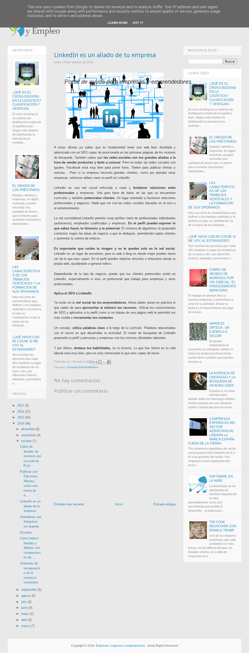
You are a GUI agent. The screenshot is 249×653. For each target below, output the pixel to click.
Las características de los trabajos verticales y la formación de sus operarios (26, 279)
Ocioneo (26, 532)
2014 (21, 423)
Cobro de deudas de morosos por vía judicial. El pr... (30, 456)
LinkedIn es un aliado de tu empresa (30, 506)
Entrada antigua (164, 504)
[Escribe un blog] (99, 362)
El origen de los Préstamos (26, 188)
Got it (138, 23)
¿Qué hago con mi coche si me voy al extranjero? (212, 239)
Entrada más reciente (69, 504)
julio (24, 602)
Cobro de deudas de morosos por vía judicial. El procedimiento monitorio (222, 280)
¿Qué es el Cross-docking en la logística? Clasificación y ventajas (26, 101)
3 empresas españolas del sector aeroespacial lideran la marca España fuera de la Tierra (212, 431)
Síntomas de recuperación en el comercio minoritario (30, 573)
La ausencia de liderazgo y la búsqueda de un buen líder (222, 379)
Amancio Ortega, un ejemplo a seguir (219, 330)
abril (24, 620)
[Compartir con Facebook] (109, 362)
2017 (21, 405)
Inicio (119, 504)
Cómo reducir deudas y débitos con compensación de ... (30, 547)
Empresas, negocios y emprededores (120, 645)
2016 (21, 411)
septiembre (29, 589)
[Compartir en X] (104, 362)
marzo (26, 626)
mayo (25, 614)
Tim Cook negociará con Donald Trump (222, 526)
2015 (21, 417)
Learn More (117, 23)
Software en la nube (221, 478)
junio (25, 607)
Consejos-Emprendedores (82, 367)
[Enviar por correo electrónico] (95, 362)
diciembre (28, 429)
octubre (27, 441)
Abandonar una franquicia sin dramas (30, 521)
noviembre (29, 435)
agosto (26, 596)
